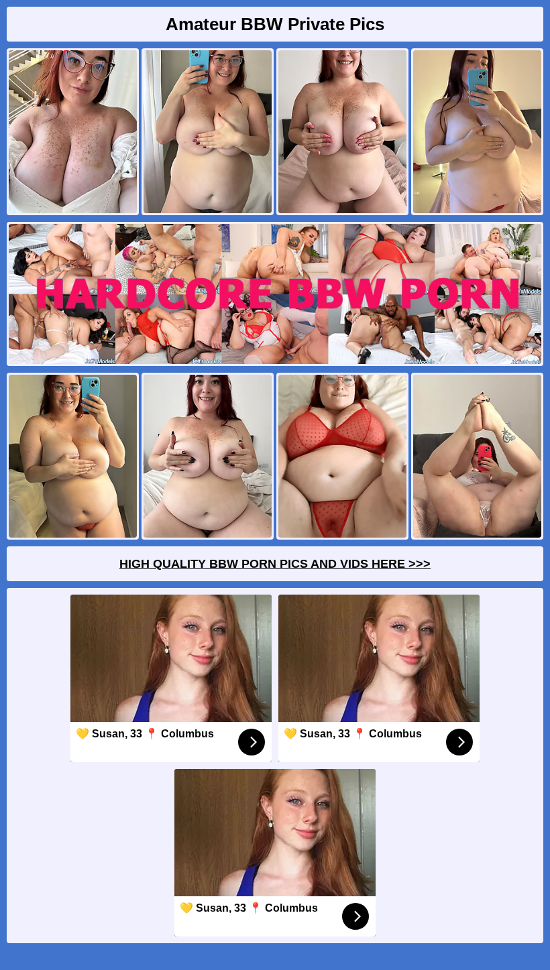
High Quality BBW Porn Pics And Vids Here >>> (275, 563)
